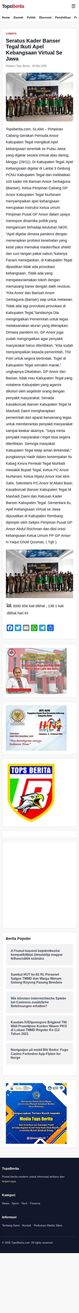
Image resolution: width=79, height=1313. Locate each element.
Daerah (18, 17)
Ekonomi (45, 17)
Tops (13, 6)
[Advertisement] (39, 884)
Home (6, 17)
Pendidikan (63, 17)
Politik (31, 17)
